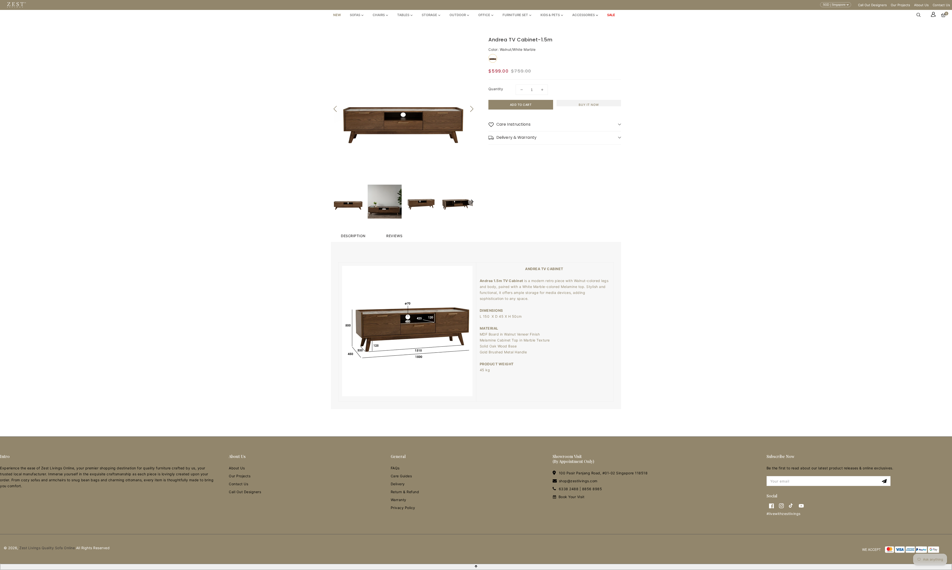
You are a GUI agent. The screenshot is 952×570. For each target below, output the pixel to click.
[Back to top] (476, 567)
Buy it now (589, 104)
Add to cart (521, 105)
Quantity (495, 89)
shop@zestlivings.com (578, 481)
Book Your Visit (572, 497)
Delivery (398, 484)
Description (353, 236)
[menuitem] (337, 15)
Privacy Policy (403, 508)
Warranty (398, 500)
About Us (921, 5)
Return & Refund (405, 492)
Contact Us (941, 5)
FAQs (395, 468)
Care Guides (401, 476)
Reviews (394, 236)
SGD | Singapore (834, 4)
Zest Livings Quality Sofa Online (47, 548)
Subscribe (885, 481)
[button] (921, 14)
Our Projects (900, 5)
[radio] (492, 58)
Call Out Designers (872, 5)
